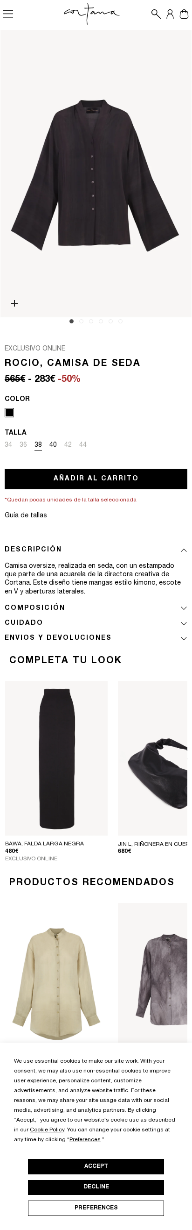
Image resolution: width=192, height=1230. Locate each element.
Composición (35, 608)
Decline (96, 1187)
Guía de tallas (26, 516)
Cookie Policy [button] (47, 1130)
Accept (96, 1166)
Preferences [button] (85, 1140)
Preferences (96, 1208)
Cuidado (24, 623)
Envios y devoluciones (58, 638)
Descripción (33, 550)
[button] (154, 14)
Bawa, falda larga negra (44, 844)
